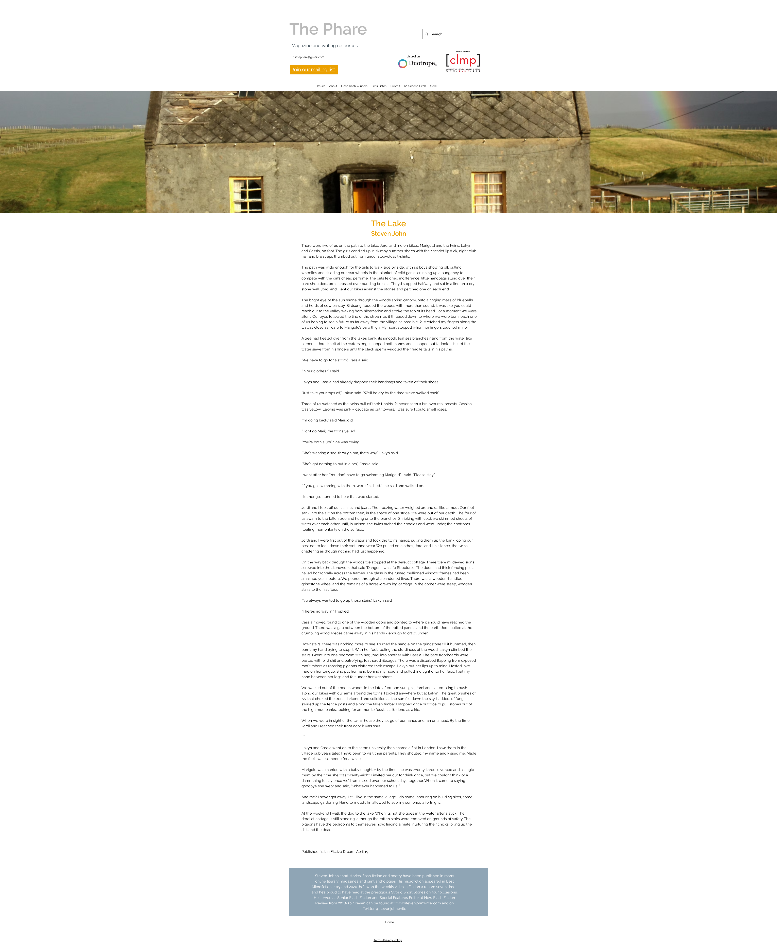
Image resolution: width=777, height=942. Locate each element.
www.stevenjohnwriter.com (418, 903)
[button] (321, 86)
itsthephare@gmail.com (308, 57)
